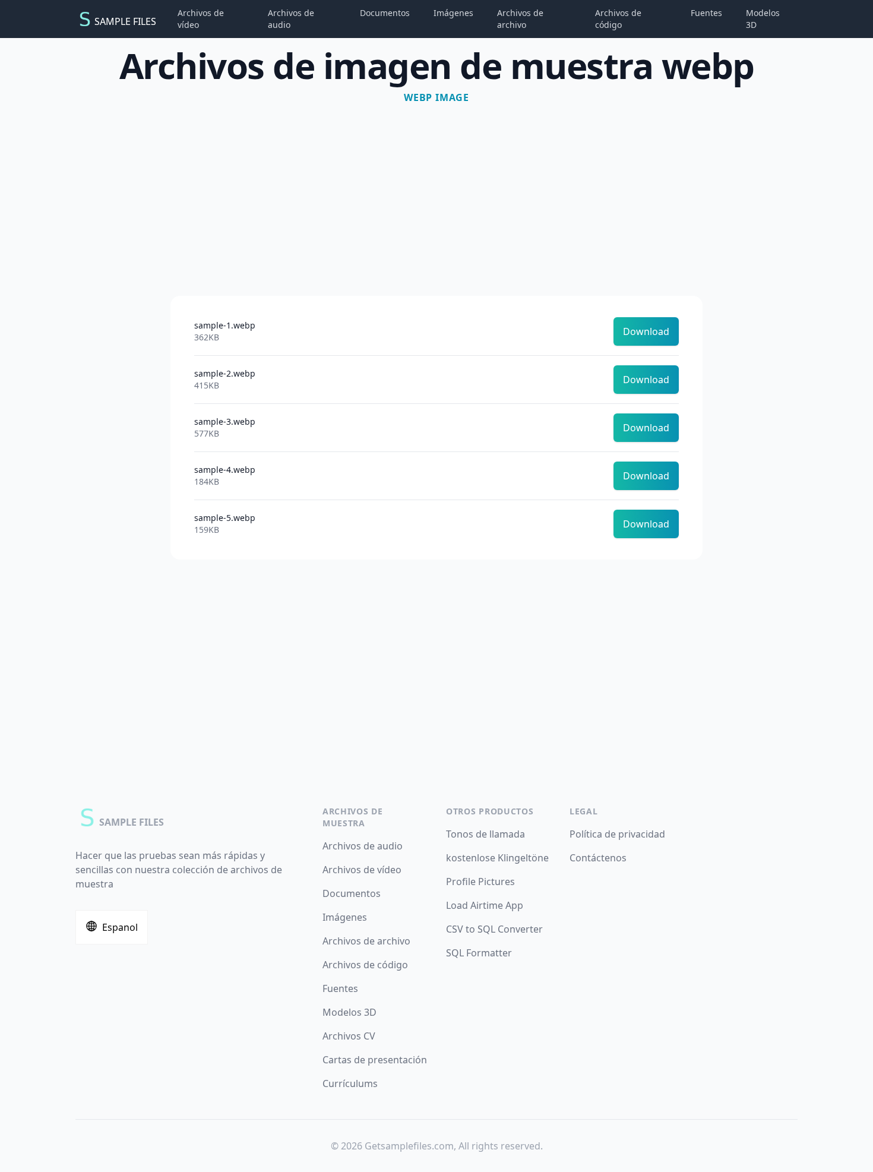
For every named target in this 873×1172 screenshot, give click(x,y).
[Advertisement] (436, 195)
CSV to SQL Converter (494, 929)
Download (646, 331)
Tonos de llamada (485, 834)
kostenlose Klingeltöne (497, 857)
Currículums (350, 1083)
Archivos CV (348, 1036)
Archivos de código (618, 18)
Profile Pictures (480, 881)
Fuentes (706, 12)
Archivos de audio (291, 18)
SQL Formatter (479, 952)
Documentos (385, 12)
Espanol (120, 927)
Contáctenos (598, 857)
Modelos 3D (763, 18)
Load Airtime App (484, 905)
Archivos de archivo (520, 18)
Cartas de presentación (374, 1059)
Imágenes (453, 12)
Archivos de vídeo (201, 18)
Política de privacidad (617, 834)
